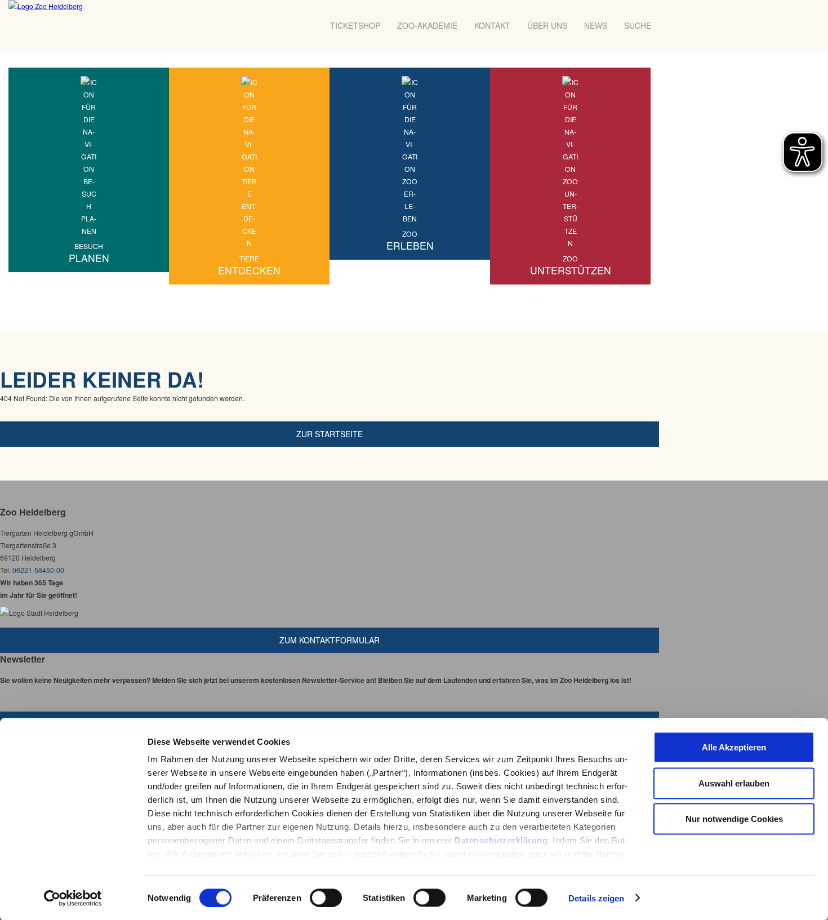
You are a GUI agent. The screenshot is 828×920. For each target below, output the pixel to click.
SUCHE (637, 25)
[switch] (326, 897)
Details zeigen (596, 898)
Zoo (410, 240)
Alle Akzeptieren (734, 747)
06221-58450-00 (38, 570)
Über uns (547, 25)
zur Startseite (329, 433)
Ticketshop (355, 25)
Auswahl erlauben (733, 783)
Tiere (249, 265)
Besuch (89, 253)
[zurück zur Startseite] (100, 25)
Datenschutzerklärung (501, 840)
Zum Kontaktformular (329, 640)
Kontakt (492, 25)
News (595, 25)
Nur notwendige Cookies (734, 819)
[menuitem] (88, 170)
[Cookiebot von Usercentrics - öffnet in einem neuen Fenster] (73, 898)
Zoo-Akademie (427, 25)
